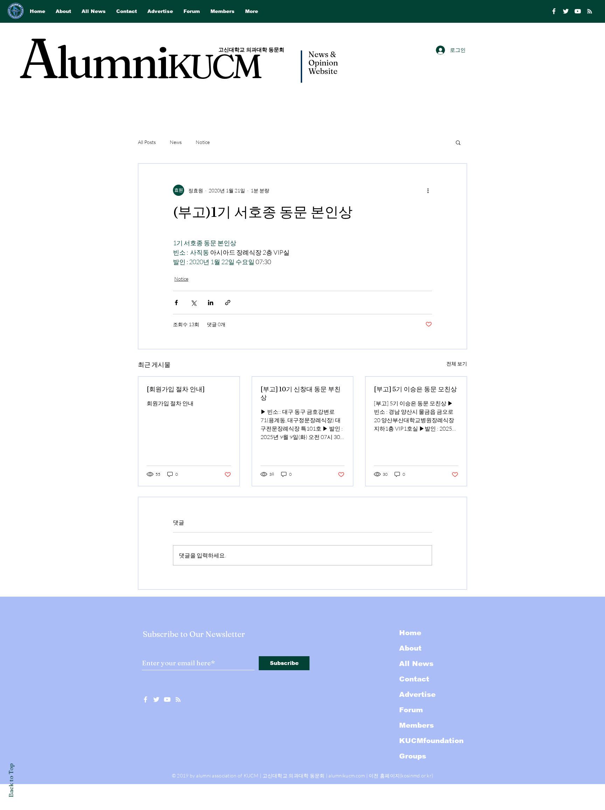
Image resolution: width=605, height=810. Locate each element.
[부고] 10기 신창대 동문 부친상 (300, 393)
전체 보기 (456, 363)
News (176, 142)
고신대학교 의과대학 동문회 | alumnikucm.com (314, 775)
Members (416, 725)
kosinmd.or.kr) (417, 775)
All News (416, 663)
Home (410, 633)
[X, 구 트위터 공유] (193, 302)
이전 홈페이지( (385, 775)
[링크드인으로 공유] (210, 302)
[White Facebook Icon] (145, 699)
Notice (203, 142)
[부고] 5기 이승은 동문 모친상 (415, 389)
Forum (411, 710)
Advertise (417, 694)
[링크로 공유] (227, 302)
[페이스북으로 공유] (176, 302)
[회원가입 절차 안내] (175, 389)
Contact (414, 679)
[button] (458, 142)
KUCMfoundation (431, 740)
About (410, 648)
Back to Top (11, 780)
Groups (412, 756)
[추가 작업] (428, 190)
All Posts (147, 142)
